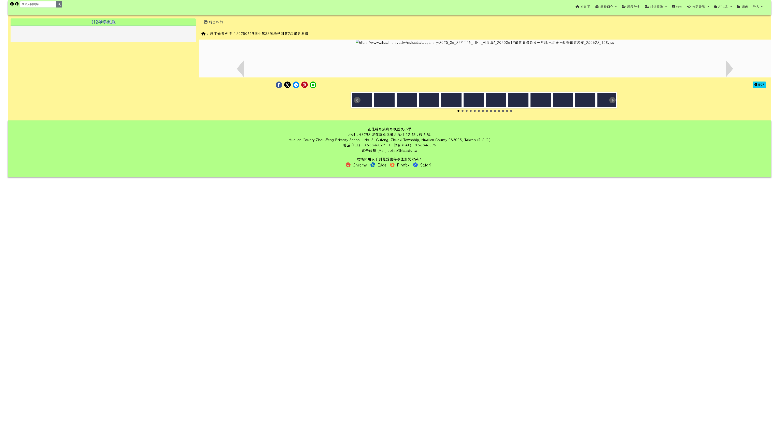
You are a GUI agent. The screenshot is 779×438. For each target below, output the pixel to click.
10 (495, 111)
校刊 (679, 6)
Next (612, 100)
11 (499, 111)
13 (507, 111)
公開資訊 (698, 6)
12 (503, 111)
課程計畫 (633, 6)
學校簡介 (606, 6)
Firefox (403, 165)
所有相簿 (215, 22)
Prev (357, 100)
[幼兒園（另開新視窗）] (17, 4)
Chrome (359, 165)
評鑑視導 (656, 6)
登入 (756, 6)
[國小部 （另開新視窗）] (12, 4)
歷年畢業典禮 (221, 33)
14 (511, 111)
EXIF (760, 84)
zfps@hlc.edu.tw (403, 150)
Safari (425, 165)
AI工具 (723, 6)
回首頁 (585, 6)
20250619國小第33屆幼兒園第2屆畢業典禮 (272, 33)
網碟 (744, 6)
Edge (382, 165)
